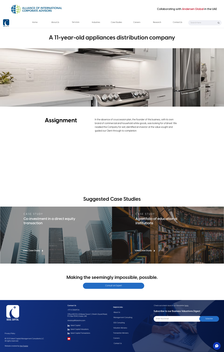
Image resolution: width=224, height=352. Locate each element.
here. (187, 306)
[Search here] (218, 22)
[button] (113, 286)
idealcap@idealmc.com (76, 321)
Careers (116, 338)
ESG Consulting (119, 323)
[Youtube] (68, 338)
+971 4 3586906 (73, 310)
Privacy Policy (10, 333)
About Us (117, 312)
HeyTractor (24, 346)
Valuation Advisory (120, 328)
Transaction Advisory (121, 333)
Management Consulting (123, 317)
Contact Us (118, 343)
